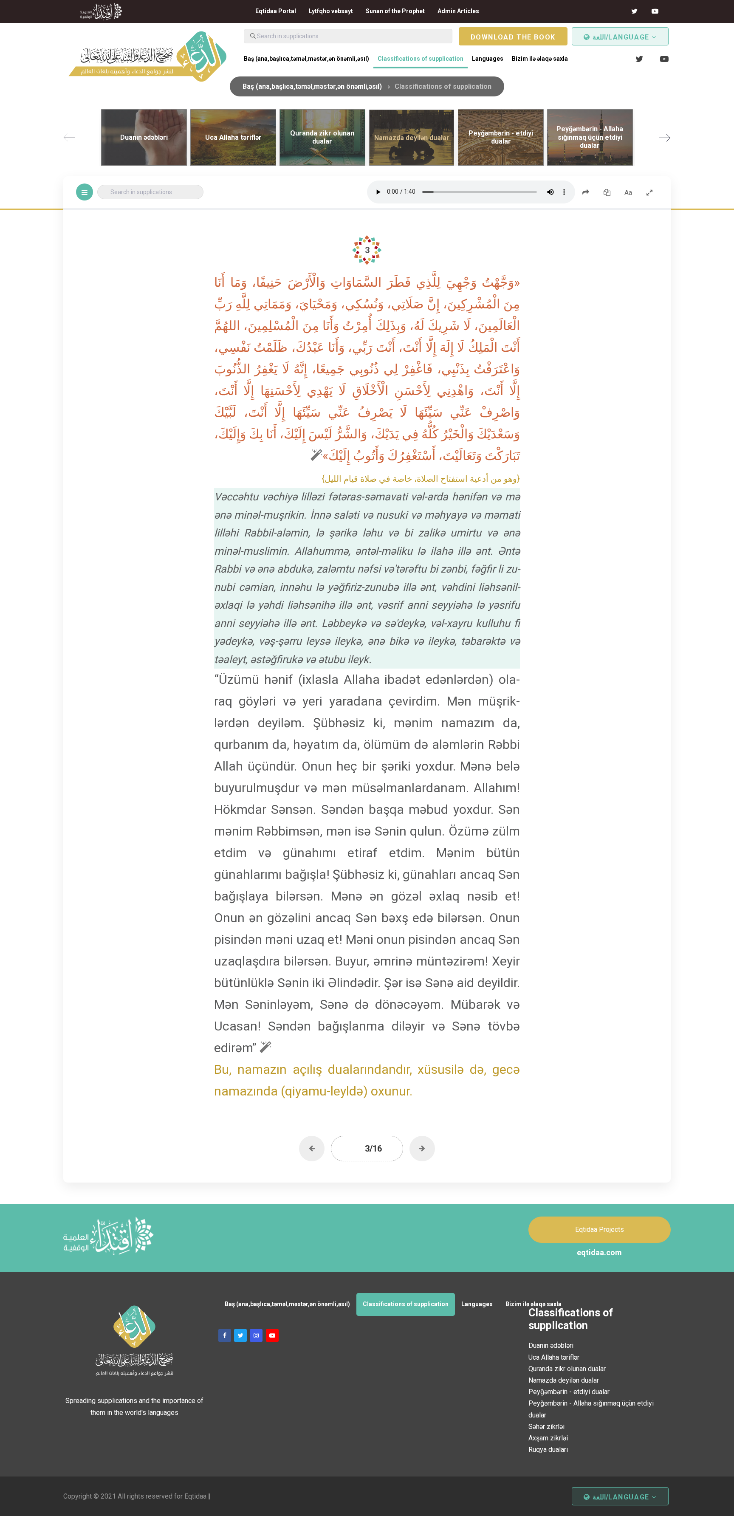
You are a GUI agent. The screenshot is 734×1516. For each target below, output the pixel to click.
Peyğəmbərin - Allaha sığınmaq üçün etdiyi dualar (591, 1409)
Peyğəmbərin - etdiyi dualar (569, 1392)
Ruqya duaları (548, 1449)
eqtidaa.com (599, 1252)
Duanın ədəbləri (550, 1345)
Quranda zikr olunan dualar (567, 1369)
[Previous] (69, 137)
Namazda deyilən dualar (563, 1380)
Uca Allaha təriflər (553, 1357)
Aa (628, 193)
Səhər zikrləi (546, 1427)
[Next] (664, 137)
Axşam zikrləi (548, 1438)
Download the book (513, 37)
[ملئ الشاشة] (649, 192)
